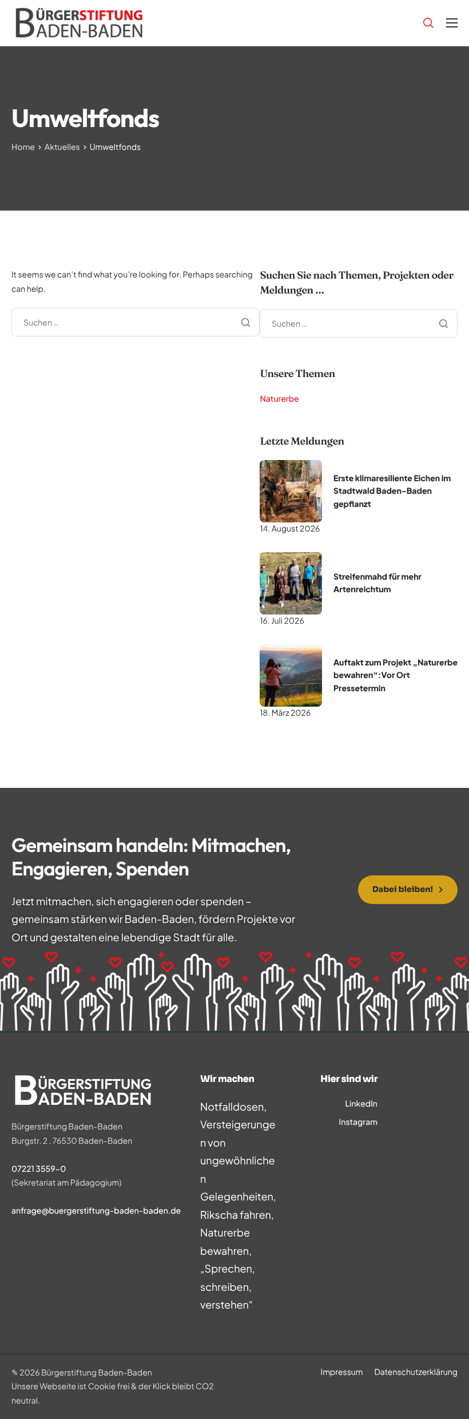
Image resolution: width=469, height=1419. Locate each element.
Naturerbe (279, 399)
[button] (408, 889)
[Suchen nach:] (135, 321)
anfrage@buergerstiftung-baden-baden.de (96, 1211)
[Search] (428, 23)
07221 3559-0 (38, 1169)
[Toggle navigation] (452, 22)
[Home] (79, 21)
